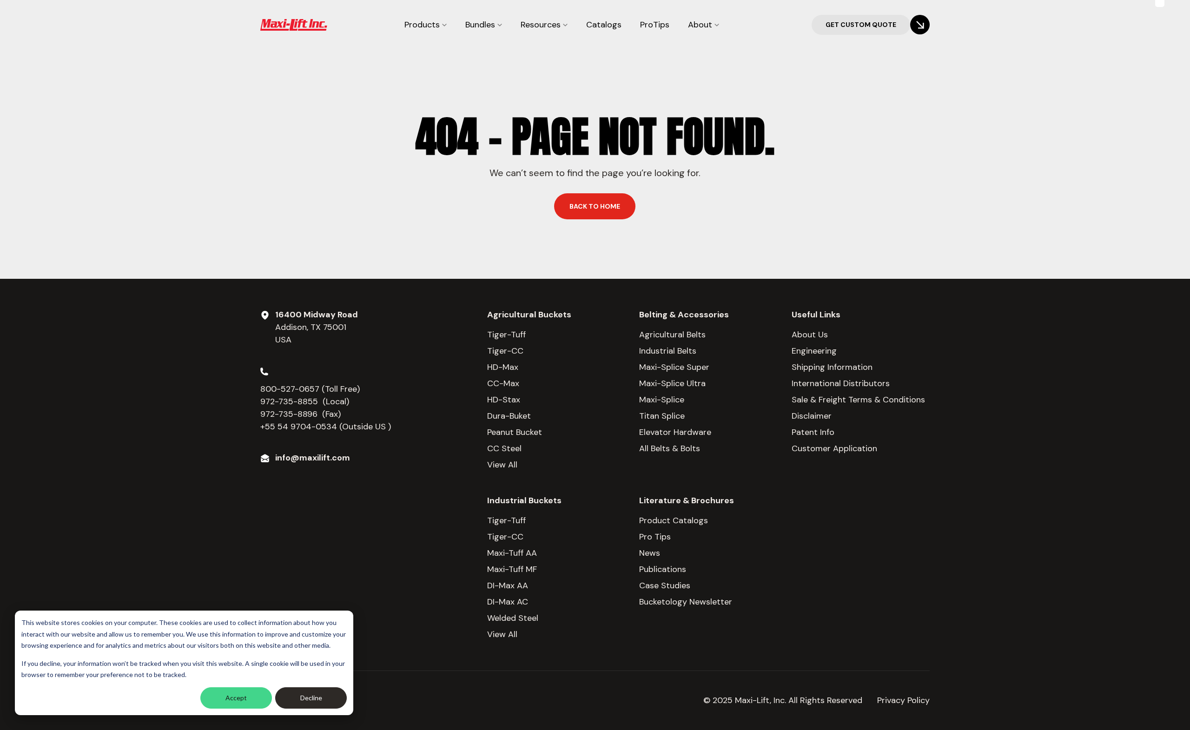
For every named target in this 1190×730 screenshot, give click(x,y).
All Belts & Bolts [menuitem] (669, 448)
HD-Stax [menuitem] (503, 399)
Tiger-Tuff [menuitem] (506, 334)
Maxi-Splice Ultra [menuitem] (672, 383)
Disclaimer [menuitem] (812, 415)
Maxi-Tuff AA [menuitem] (512, 553)
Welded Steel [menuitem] (512, 618)
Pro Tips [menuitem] (655, 536)
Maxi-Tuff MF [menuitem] (512, 569)
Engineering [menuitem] (814, 350)
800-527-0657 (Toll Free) (311, 389)
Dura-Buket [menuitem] (509, 415)
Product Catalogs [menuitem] (673, 520)
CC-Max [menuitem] (503, 383)
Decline (311, 698)
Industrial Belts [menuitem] (667, 350)
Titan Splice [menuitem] (662, 415)
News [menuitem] (649, 553)
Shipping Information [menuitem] (832, 367)
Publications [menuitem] (662, 569)
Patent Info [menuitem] (813, 432)
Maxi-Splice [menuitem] (661, 399)
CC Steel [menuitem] (504, 448)
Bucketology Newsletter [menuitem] (685, 601)
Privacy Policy (903, 700)
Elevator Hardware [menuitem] (675, 432)
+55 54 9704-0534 (298, 426)
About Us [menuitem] (810, 334)
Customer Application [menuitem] (834, 448)
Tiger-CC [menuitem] (505, 350)
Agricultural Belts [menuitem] (672, 334)
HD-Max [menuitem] (502, 367)
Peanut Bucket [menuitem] (514, 432)
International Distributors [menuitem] (841, 383)
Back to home (594, 206)
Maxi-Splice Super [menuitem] (674, 367)
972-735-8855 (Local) (304, 401)
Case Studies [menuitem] (664, 585)
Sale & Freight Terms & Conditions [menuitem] (858, 399)
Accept (236, 698)
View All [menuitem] (502, 464)
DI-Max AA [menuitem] (507, 585)
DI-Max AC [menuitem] (507, 601)
